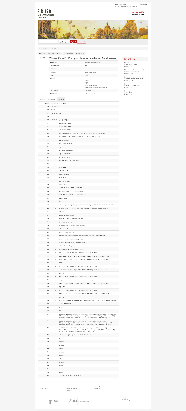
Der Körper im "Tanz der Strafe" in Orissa (135, 70)
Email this (51, 53)
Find (74, 42)
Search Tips (97, 388)
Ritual (86, 82)
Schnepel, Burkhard (90, 62)
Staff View (61, 99)
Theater (87, 80)
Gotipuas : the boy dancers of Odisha (134, 77)
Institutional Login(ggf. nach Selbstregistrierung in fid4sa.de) (126, 5)
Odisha (86, 79)
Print (60, 53)
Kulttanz (87, 84)
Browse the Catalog (72, 388)
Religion (95, 85)
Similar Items (51, 99)
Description (42, 99)
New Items (69, 390)
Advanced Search (43, 388)
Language (143, 4)
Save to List (81, 53)
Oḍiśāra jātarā (128, 91)
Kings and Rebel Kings (131, 84)
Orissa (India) (88, 85)
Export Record (69, 53)
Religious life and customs (100, 87)
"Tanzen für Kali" (45, 48)
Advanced (81, 42)
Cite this (42, 53)
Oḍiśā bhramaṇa (129, 63)
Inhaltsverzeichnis (89, 90)
